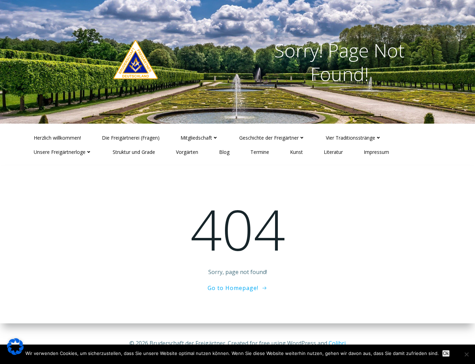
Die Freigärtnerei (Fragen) (131, 137)
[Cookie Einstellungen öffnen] (15, 353)
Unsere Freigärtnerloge (60, 152)
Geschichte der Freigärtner (269, 137)
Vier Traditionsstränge (350, 137)
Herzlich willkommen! (57, 137)
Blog (224, 152)
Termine (259, 152)
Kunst (296, 152)
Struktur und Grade (134, 152)
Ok (446, 353)
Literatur (333, 152)
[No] (466, 354)
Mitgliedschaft (196, 137)
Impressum (376, 152)
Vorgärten (187, 152)
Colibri (337, 343)
